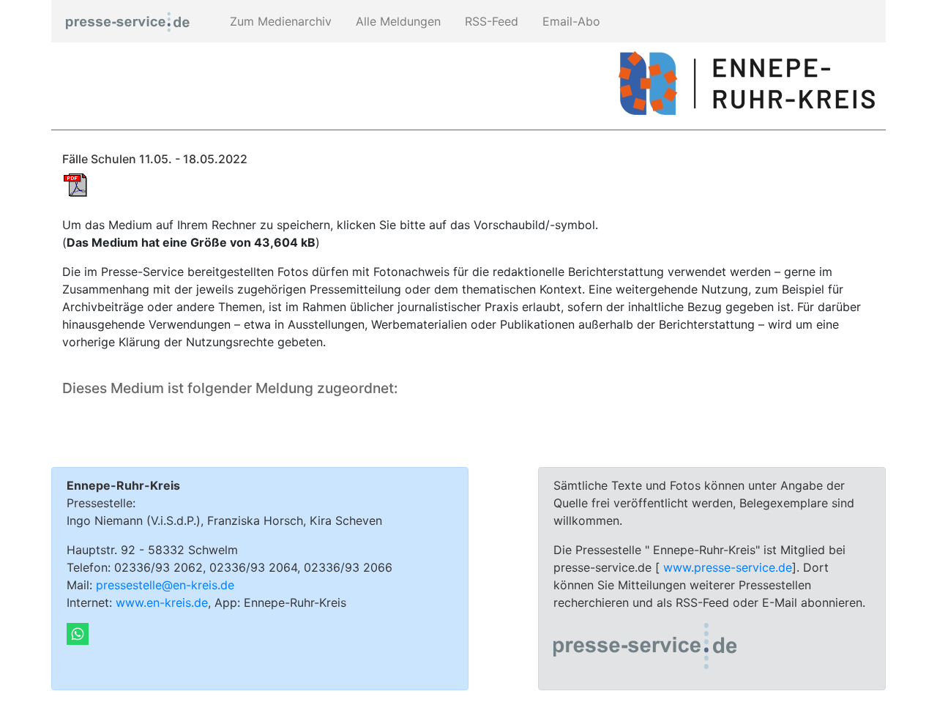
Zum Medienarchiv (279, 21)
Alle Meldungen (396, 21)
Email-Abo (569, 21)
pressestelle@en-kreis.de (165, 585)
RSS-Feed (489, 21)
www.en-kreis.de (162, 602)
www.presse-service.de (727, 567)
